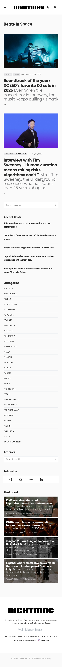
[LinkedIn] (41, 479)
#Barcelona (10, 294)
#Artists (8, 288)
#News (7, 378)
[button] (5, 7)
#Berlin (8, 299)
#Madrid (8, 362)
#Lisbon (8, 357)
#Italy (7, 352)
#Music (8, 74)
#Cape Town (10, 304)
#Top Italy (9, 415)
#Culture (9, 154)
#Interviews (20, 154)
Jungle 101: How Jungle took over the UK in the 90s (29, 247)
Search (55, 205)
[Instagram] (10, 479)
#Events (8, 320)
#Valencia (9, 431)
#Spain (7, 394)
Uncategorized (12, 442)
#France (8, 331)
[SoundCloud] (31, 479)
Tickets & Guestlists (25, 640)
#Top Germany (12, 410)
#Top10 (16, 74)
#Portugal (9, 389)
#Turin (7, 426)
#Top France (11, 405)
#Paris (7, 384)
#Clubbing (9, 310)
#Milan (7, 368)
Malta (7, 436)
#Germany (9, 336)
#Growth (9, 341)
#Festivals (9, 325)
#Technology (11, 399)
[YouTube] (20, 479)
